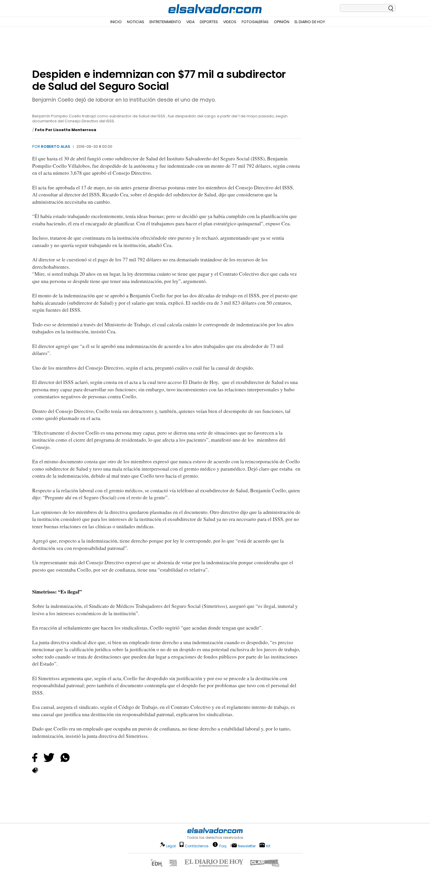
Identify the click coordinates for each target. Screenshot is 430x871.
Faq (222, 845)
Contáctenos (197, 845)
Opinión (281, 21)
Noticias (135, 21)
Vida (190, 21)
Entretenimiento (165, 21)
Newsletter (247, 845)
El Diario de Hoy (310, 21)
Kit (268, 845)
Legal (171, 845)
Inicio (116, 21)
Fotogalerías (255, 21)
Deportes (209, 21)
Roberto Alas (55, 146)
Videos (229, 21)
